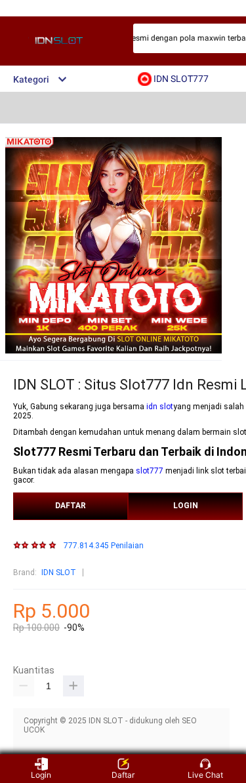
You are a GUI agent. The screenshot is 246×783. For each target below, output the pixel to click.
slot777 (149, 470)
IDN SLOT (58, 572)
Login (41, 775)
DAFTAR (70, 505)
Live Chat (205, 775)
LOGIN (185, 505)
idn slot (159, 406)
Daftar (123, 775)
